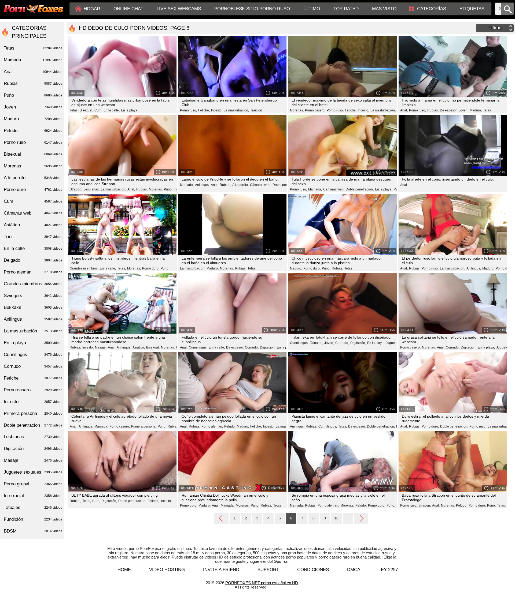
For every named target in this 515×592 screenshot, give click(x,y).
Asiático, (139, 347)
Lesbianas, (91, 189)
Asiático (33, 224)
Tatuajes (33, 507)
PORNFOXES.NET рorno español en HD (261, 582)
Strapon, (76, 189)
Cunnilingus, (198, 347)
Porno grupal (33, 483)
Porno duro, (150, 268)
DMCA (353, 569)
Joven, (463, 110)
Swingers (33, 295)
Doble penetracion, (286, 185)
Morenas (33, 165)
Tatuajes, (316, 343)
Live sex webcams (179, 8)
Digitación (33, 448)
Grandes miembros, (84, 268)
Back (221, 518)
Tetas (487, 110)
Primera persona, (143, 426)
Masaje (33, 460)
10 (336, 518)
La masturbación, (236, 110)
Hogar (92, 8)
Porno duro (33, 189)
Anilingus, (202, 185)
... (348, 518)
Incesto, (216, 110)
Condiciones (313, 569)
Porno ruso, (188, 110)
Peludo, (230, 426)
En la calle (33, 248)
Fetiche (33, 378)
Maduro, (476, 110)
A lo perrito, (240, 185)
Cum (33, 201)
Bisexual (33, 154)
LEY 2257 (388, 569)
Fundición (33, 519)
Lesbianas (33, 436)
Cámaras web (33, 213)
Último (311, 8)
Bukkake (33, 307)
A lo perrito (33, 177)
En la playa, (383, 189)
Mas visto (384, 8)
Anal (403, 185)
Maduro (33, 118)
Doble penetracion (33, 425)
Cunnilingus (33, 354)
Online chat (128, 8)
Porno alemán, (212, 426)
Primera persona (33, 413)
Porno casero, (315, 110)
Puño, (168, 189)
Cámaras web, (260, 185)
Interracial (33, 495)
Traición (256, 110)
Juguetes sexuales (33, 472)
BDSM (33, 531)
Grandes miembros (33, 283)
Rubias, (433, 110)
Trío (33, 236)
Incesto (165, 501)
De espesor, (448, 110)
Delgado (33, 260)
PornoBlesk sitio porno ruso (252, 8)
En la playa (129, 110)
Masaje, (100, 347)
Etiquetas (471, 8)
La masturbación (33, 331)
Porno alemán (33, 272)
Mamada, (187, 185)
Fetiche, (204, 110)
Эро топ (281, 561)
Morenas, (297, 110)
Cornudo (33, 366)
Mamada (33, 59)
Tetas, (74, 110)
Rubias (33, 83)
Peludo (33, 130)
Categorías (431, 8)
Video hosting (167, 569)
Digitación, (267, 347)
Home (124, 569)
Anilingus (33, 319)
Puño (164, 268)
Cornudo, (252, 347)
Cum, (98, 110)
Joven (33, 107)
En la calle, (112, 110)
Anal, (404, 110)
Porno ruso (33, 142)
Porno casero (33, 389)
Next (361, 518)
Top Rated (346, 8)
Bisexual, (86, 110)
